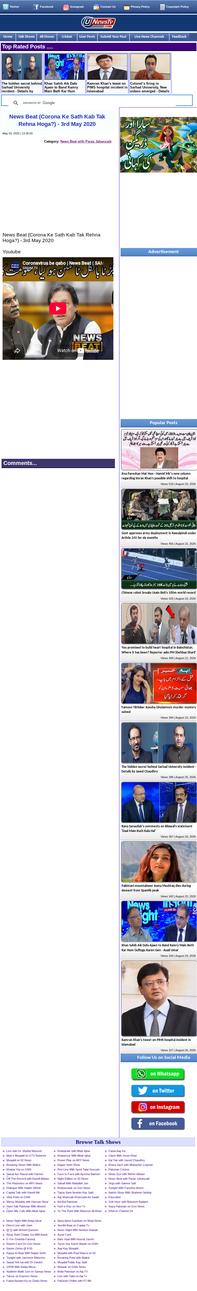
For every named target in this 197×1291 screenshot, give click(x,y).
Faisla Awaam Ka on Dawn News (26, 1280)
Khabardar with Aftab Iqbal (73, 1151)
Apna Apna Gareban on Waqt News (79, 1220)
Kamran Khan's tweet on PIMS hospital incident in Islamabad (107, 87)
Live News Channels (149, 37)
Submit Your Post (113, 37)
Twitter (14, 6)
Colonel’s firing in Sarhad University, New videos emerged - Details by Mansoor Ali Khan (149, 88)
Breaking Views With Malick (23, 1164)
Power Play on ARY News (73, 1160)
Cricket (67, 37)
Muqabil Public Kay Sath (72, 1262)
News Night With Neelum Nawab (77, 1230)
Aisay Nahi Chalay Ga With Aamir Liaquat (27, 1235)
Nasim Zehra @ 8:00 (19, 1248)
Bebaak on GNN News (71, 1266)
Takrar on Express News (22, 1276)
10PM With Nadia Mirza (20, 1266)
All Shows (47, 37)
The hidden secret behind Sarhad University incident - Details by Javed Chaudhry (22, 88)
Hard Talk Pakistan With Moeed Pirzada (25, 1207)
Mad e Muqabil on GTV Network (26, 1155)
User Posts (87, 37)
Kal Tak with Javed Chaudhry (127, 1160)
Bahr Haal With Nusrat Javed (75, 1239)
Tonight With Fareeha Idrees (126, 1187)
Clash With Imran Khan (123, 1155)
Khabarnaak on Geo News (74, 1187)
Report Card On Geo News (23, 1243)
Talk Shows (26, 37)
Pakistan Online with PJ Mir (74, 1280)
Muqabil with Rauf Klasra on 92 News (76, 1254)
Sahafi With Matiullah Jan (72, 1183)
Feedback (179, 37)
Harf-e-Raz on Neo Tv (71, 1206)
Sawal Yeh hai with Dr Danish (24, 1262)
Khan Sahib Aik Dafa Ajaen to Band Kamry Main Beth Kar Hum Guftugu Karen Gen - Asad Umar (61, 88)
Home (7, 37)
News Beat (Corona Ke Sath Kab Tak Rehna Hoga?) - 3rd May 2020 (57, 120)
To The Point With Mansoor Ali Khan (79, 1211)
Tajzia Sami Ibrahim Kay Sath (75, 1192)
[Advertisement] (58, 193)
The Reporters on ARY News (24, 1183)
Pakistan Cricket (119, 1169)
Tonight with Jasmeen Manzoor (25, 1257)
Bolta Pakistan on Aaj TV (72, 1271)
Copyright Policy (177, 6)
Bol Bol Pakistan (67, 1201)
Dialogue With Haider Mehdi (23, 1187)
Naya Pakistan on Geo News (127, 1206)
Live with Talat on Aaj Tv (72, 1276)
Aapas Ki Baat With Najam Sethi (26, 1253)
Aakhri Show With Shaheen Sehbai (130, 1192)
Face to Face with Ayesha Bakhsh (78, 1174)
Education (115, 1197)
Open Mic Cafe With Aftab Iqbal (25, 1211)
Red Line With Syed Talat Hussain (78, 1169)
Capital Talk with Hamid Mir (23, 1192)
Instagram (77, 6)
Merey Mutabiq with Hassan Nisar (27, 1201)
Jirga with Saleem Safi (122, 1183)
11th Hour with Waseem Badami (128, 1201)
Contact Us (108, 6)
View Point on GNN (18, 1197)
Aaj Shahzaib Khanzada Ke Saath (78, 1197)
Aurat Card (64, 1234)
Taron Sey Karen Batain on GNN (77, 1243)
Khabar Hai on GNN (18, 1169)
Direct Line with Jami (19, 1225)
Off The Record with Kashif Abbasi (27, 1178)
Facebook (46, 6)
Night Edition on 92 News (72, 1178)
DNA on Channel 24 (121, 1211)
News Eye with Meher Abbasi (127, 1174)
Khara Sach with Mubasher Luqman (131, 1164)
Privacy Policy (140, 6)
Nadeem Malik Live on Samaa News (28, 1271)
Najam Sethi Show (68, 1164)
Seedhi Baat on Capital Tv (73, 1225)
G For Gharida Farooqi (20, 1239)
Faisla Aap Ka (117, 1151)
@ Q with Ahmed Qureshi (22, 1230)
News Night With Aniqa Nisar (24, 1220)
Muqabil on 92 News (19, 1160)
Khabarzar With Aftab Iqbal (73, 1155)
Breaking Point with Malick (73, 1257)
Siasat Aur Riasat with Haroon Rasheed (24, 1175)
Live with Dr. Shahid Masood (24, 1151)
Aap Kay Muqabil (67, 1248)
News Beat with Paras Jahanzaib (86, 141)
